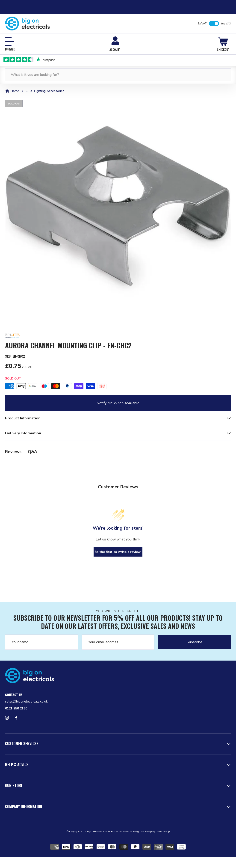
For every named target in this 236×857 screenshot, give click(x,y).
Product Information (22, 418)
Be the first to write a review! (118, 552)
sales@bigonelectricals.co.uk (26, 701)
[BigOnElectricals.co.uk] (27, 23)
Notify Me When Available (118, 403)
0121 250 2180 (16, 708)
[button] (118, 213)
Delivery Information (23, 433)
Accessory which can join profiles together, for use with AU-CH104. (59, 421)
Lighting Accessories (49, 91)
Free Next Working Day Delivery (122, 59)
